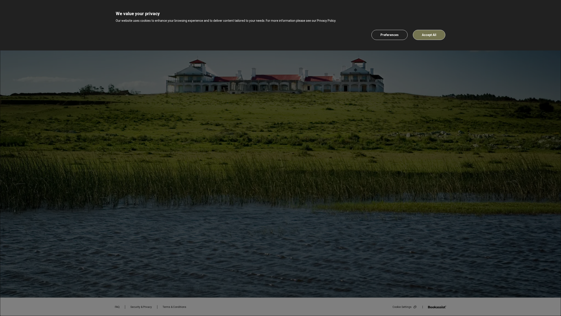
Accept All (429, 35)
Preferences (389, 35)
